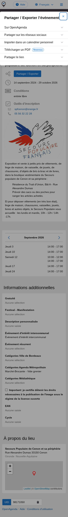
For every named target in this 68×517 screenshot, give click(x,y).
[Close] (63, 16)
